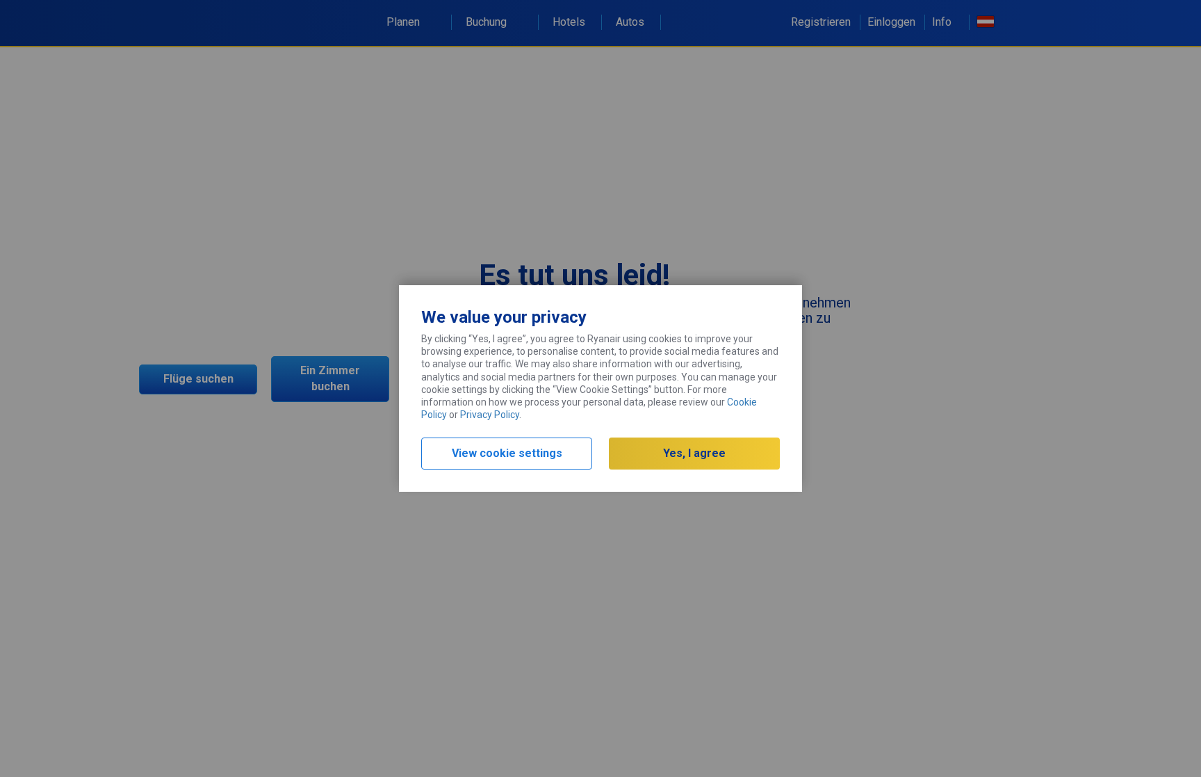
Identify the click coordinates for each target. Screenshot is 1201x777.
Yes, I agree (694, 453)
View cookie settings (507, 453)
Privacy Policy (489, 414)
